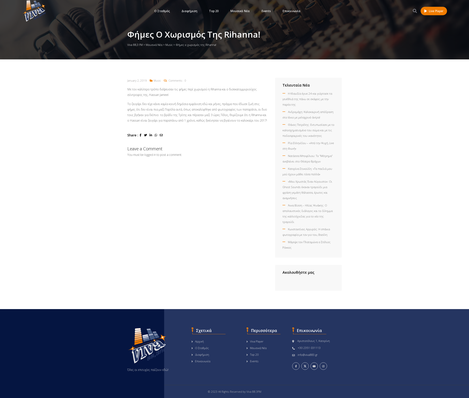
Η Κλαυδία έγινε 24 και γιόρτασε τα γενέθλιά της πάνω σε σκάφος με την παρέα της (307, 99)
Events (266, 11)
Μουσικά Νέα (240, 11)
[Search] (415, 11)
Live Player (436, 11)
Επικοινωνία (291, 11)
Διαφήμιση (189, 11)
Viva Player (256, 341)
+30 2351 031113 (309, 348)
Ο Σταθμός (162, 11)
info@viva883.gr (308, 355)
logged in (150, 155)
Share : (132, 135)
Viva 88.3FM (253, 391)
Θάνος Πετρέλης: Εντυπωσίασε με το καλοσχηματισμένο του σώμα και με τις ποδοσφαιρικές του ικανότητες (308, 130)
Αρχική (199, 341)
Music (157, 80)
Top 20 (214, 11)
